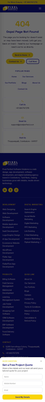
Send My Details (22, 397)
